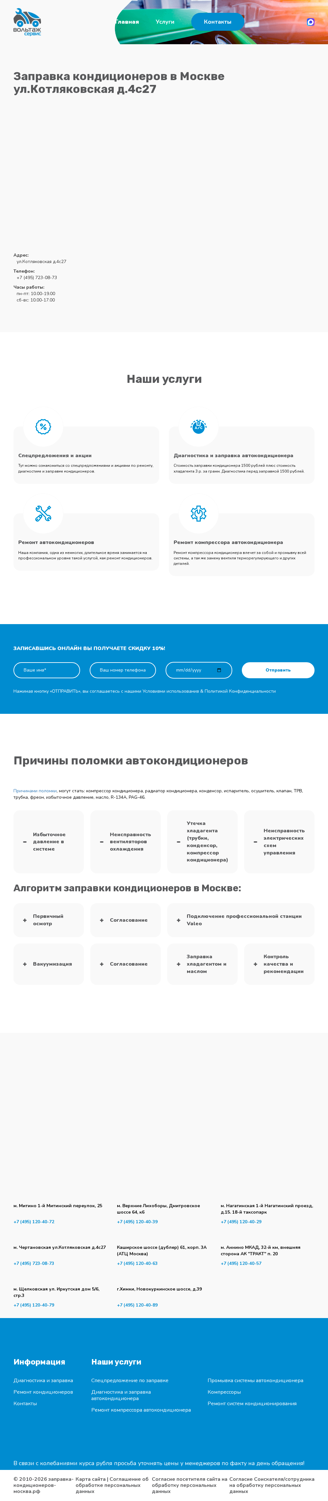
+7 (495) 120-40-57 (241, 1263)
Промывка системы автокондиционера (255, 1380)
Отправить (278, 670)
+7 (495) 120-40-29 (241, 1222)
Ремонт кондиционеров (43, 1392)
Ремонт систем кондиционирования (252, 1403)
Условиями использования (171, 691)
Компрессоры (224, 1392)
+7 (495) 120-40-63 (137, 1263)
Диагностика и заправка (43, 1380)
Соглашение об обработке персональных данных (112, 1485)
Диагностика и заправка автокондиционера (121, 1395)
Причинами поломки (35, 791)
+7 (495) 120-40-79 (33, 1305)
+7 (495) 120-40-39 (137, 1222)
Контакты (218, 22)
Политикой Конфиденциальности (240, 691)
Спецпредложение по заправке (129, 1380)
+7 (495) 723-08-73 (33, 1263)
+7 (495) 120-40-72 (33, 1222)
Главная (127, 22)
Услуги (165, 22)
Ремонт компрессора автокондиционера (141, 1410)
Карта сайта (91, 1479)
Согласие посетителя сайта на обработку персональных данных (189, 1485)
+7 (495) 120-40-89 (137, 1305)
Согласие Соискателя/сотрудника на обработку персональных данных (272, 1485)
